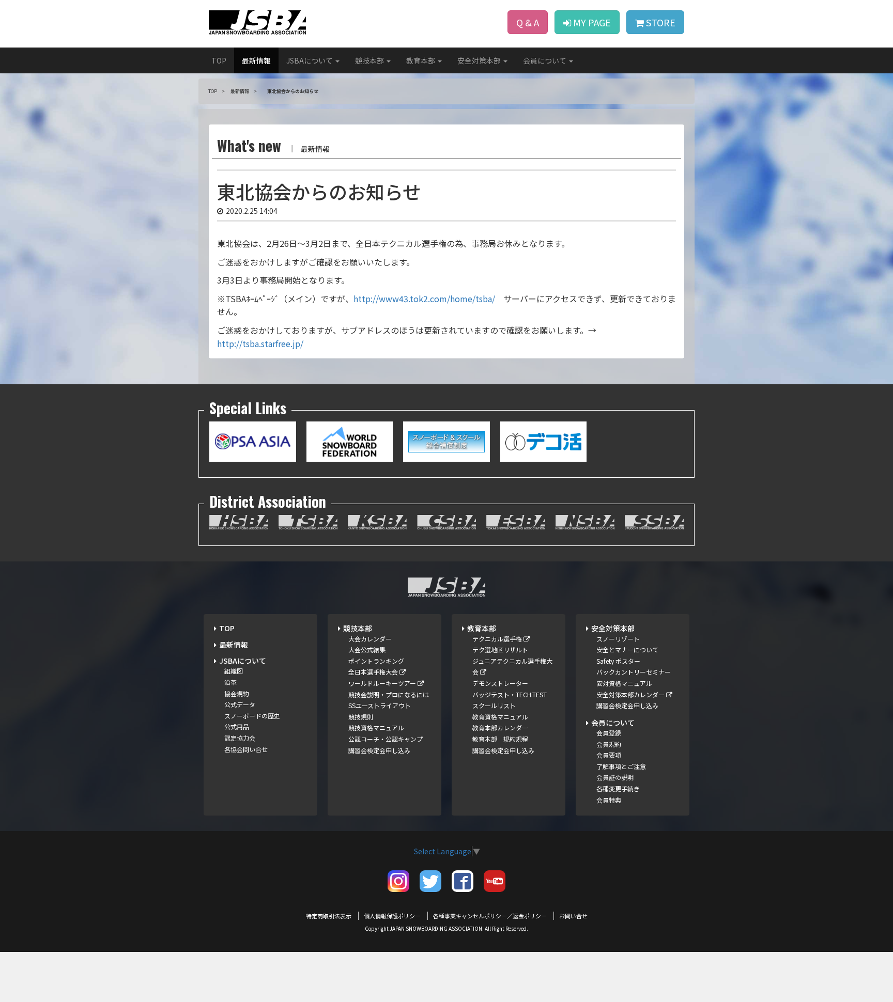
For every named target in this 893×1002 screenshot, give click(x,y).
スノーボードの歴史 (252, 715)
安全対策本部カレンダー (631, 694)
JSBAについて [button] (310, 60)
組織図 (233, 670)
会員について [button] (545, 60)
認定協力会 (239, 737)
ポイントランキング (376, 660)
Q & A (527, 22)
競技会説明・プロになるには (388, 694)
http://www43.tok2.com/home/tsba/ (424, 298)
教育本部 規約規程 (500, 738)
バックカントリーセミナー (633, 671)
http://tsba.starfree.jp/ (260, 343)
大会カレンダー (370, 638)
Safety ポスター (618, 660)
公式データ (239, 704)
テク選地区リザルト (500, 649)
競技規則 (360, 716)
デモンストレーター (500, 683)
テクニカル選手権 (498, 638)
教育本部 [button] (421, 60)
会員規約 (608, 744)
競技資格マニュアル (376, 727)
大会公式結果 (367, 649)
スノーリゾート (618, 638)
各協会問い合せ (246, 749)
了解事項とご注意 (621, 766)
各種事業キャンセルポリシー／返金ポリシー (490, 916)
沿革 (230, 682)
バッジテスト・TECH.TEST (509, 694)
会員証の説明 (615, 777)
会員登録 (608, 732)
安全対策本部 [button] (479, 60)
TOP (218, 60)
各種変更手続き (618, 788)
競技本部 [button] (370, 60)
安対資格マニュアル (624, 683)
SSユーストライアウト (379, 705)
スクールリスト (494, 705)
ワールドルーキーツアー (383, 683)
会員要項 (608, 754)
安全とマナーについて (627, 649)
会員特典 (608, 799)
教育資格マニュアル (500, 716)
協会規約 (236, 693)
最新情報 (256, 60)
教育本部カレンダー (500, 727)
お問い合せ (573, 916)
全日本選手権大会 (373, 671)
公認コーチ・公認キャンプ (385, 738)
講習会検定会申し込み (379, 750)
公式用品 (236, 726)
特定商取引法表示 (328, 916)
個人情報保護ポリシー (392, 916)
